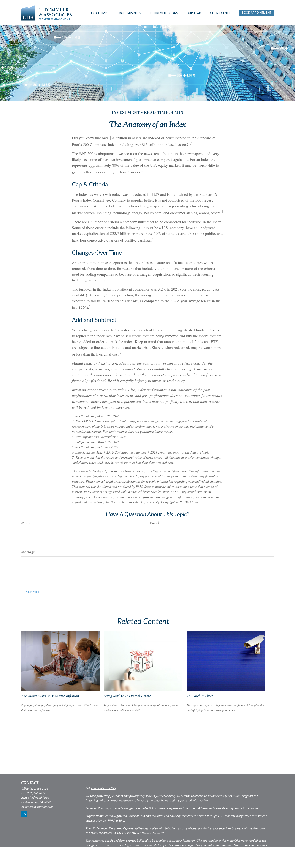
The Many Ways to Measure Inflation (50, 695)
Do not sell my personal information (184, 800)
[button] (99, 12)
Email (154, 522)
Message (28, 551)
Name (25, 522)
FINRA (111, 820)
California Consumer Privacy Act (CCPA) (216, 796)
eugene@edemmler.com (37, 807)
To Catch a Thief (200, 695)
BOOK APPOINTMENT (256, 12)
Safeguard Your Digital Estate (127, 695)
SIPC (121, 820)
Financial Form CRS (103, 788)
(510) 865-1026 (39, 788)
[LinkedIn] (24, 814)
